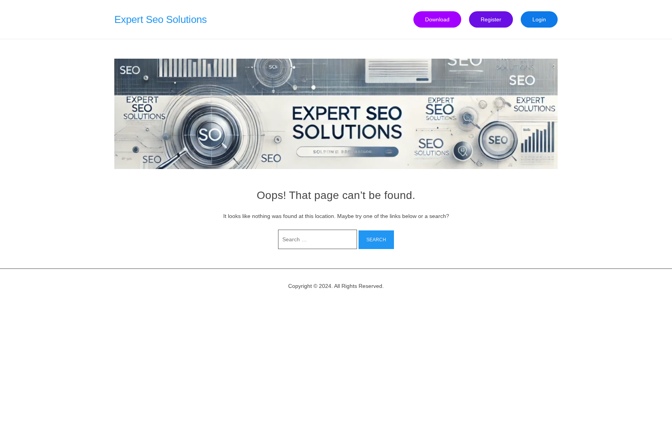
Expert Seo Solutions (160, 19)
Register (491, 19)
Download (437, 19)
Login (539, 19)
